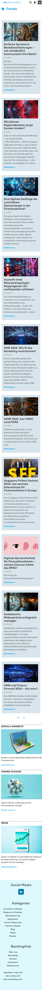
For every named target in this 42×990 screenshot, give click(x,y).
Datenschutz (13, 965)
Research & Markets (12, 912)
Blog (13, 929)
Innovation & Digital (12, 909)
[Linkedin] (21, 892)
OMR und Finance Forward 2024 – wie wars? (21, 687)
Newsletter (13, 955)
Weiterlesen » (10, 90)
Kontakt (13, 959)
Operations (13, 919)
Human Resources (12, 922)
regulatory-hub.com (13, 972)
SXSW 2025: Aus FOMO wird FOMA (18, 420)
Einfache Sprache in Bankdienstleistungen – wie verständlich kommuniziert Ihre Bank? (20, 49)
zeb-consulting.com (13, 979)
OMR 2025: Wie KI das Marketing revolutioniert (20, 349)
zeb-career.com (12, 976)
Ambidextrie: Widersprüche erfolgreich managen (20, 617)
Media (13, 932)
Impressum (13, 962)
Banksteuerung (13, 915)
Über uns (13, 952)
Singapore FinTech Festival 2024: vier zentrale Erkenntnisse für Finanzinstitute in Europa (21, 485)
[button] (40, 2)
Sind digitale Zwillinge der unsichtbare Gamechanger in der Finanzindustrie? (20, 203)
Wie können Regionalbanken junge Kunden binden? (18, 125)
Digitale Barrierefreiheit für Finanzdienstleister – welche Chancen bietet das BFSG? (19, 562)
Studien (12, 936)
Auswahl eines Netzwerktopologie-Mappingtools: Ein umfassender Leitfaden (19, 284)
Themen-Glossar (13, 926)
